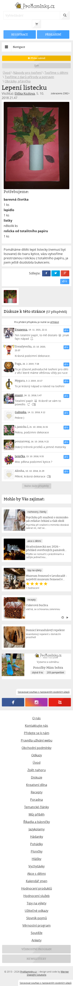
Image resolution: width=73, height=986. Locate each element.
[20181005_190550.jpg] (36, 145)
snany (19, 395)
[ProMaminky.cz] (36, 6)
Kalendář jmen (36, 881)
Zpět (36, 65)
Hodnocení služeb (36, 896)
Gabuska (20, 412)
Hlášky (36, 859)
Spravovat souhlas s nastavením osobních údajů (45, 982)
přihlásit (54, 322)
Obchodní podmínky (36, 748)
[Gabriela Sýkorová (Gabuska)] (9, 415)
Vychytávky (36, 866)
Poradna (36, 799)
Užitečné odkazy (36, 910)
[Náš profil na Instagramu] (36, 702)
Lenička (20, 456)
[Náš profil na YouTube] (60, 702)
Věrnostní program (36, 925)
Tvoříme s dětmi (56, 73)
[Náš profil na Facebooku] (13, 702)
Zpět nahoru (36, 770)
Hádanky (36, 836)
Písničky (36, 851)
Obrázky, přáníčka (18, 81)
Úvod (7, 73)
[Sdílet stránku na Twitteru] (55, 273)
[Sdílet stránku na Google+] (65, 273)
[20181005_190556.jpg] (10, 296)
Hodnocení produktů (36, 888)
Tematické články (36, 807)
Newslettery (36, 959)
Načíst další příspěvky (36, 486)
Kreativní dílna (36, 785)
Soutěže (36, 933)
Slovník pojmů (36, 918)
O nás (36, 718)
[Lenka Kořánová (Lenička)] (9, 459)
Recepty (36, 792)
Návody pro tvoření (27, 73)
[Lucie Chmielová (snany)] (9, 398)
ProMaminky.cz (28, 971)
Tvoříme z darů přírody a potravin (29, 77)
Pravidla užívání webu (36, 740)
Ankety (36, 940)
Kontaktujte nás (36, 725)
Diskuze (36, 777)
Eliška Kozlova (25, 93)
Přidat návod (37, 58)
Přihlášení (53, 34)
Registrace (19, 34)
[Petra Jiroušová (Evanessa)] (9, 333)
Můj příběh (37, 814)
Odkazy (36, 755)
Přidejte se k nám (36, 733)
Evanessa (21, 329)
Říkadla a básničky (36, 822)
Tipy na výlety (36, 903)
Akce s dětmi (36, 873)
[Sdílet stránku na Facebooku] (46, 273)
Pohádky (36, 844)
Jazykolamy (37, 829)
